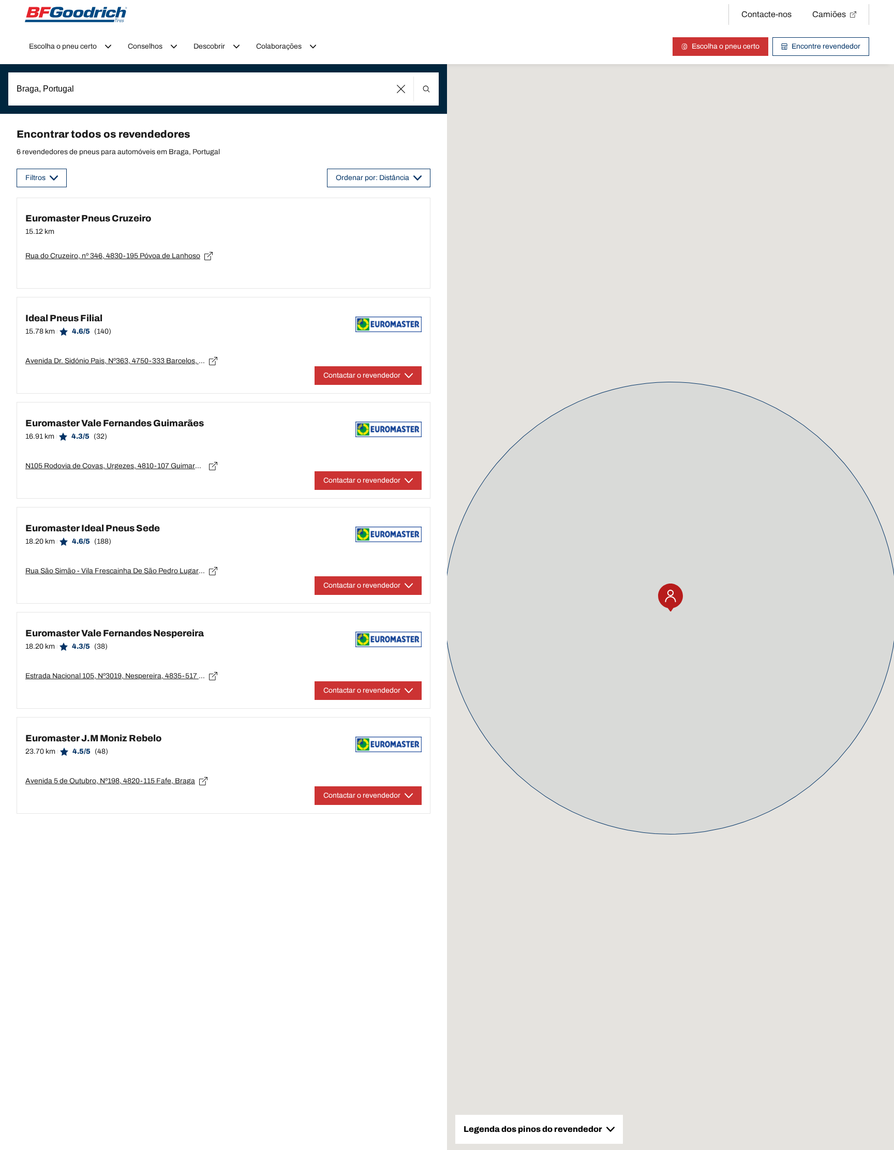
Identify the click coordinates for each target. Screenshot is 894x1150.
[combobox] (223, 89)
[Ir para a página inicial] (76, 14)
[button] (401, 89)
